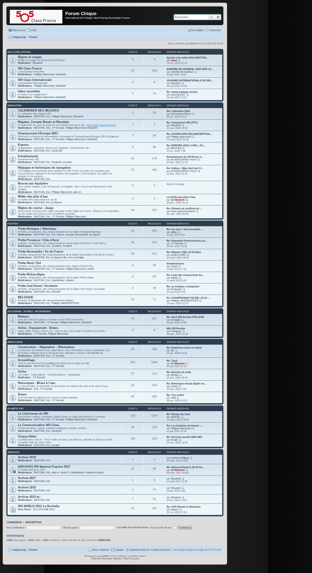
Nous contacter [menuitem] (100, 549)
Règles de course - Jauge (35, 208)
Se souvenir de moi (161, 527)
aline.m (77, 192)
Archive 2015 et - (29, 496)
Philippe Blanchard (44, 74)
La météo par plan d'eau (181, 197)
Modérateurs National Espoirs (87, 472)
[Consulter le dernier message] (179, 60)
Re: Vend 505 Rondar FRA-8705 (185, 317)
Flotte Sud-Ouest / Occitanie (38, 286)
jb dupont (57, 202)
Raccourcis (19, 30)
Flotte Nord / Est (29, 263)
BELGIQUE (25, 297)
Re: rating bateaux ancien (182, 92)
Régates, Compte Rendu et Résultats (43, 122)
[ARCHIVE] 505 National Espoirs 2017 (44, 466)
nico (70, 257)
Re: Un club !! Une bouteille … (185, 229)
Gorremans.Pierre (181, 113)
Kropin (174, 439)
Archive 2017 (27, 478)
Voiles (22, 371)
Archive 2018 (27, 457)
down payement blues (183, 211)
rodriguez (176, 331)
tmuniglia (79, 257)
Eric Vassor (58, 234)
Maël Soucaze (131, 558)
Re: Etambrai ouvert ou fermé (184, 347)
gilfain (174, 232)
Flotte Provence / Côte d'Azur (38, 240)
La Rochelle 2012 (45, 509)
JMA (173, 397)
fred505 (67, 246)
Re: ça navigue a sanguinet (183, 286)
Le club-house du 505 (33, 413)
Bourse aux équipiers (33, 183)
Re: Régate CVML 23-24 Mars (184, 252)
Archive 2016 (27, 487)
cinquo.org (19, 549)
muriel (90, 268)
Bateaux (23, 316)
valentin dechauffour (182, 71)
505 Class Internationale (35, 80)
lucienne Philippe (180, 457)
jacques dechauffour (77, 234)
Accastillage (26, 360)
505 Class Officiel (19, 52)
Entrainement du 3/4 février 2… (185, 156)
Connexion (14, 522)
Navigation (14, 105)
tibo (65, 257)
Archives (13, 452)
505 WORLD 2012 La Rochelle (38, 506)
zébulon (69, 280)
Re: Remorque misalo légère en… (187, 383)
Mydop (174, 374)
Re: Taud (172, 360)
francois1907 (178, 94)
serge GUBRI (178, 254)
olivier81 (56, 291)
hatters (175, 509)
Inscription (33, 522)
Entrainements (175, 263)
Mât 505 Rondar (176, 328)
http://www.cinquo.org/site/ (101, 125)
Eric (48, 116)
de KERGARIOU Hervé (184, 159)
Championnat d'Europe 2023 (38, 133)
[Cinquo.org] (36, 16)
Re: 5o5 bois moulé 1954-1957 (184, 437)
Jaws (174, 60)
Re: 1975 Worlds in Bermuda (184, 506)
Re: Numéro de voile (179, 372)
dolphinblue (58, 280)
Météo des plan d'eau (33, 196)
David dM (57, 150)
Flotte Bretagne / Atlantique (37, 228)
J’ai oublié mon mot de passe (132, 527)
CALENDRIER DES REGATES (38, 110)
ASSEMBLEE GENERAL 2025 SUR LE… (190, 69)
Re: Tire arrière (175, 395)
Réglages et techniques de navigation (44, 167)
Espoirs (23, 145)
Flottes (13, 223)
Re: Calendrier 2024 (178, 111)
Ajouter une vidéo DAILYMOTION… (188, 57)
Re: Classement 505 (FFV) (182, 122)
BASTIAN (39, 116)
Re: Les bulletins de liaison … (184, 425)
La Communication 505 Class (38, 425)
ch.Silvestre (178, 199)
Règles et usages (30, 57)
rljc (172, 350)
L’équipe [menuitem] (119, 549)
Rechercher (211, 17)
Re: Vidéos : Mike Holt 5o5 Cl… (185, 168)
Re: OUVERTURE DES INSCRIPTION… (189, 134)
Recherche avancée (218, 17)
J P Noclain (58, 127)
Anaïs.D (65, 472)
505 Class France (30, 68)
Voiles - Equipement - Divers (38, 328)
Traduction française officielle (106, 558)
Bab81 (174, 277)
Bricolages (15, 342)
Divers (22, 394)
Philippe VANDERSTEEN (65, 303)
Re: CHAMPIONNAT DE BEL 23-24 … (188, 297)
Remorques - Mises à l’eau (36, 383)
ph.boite (67, 162)
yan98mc (57, 246)
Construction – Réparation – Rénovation (46, 347)
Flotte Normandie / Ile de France (40, 251)
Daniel (174, 386)
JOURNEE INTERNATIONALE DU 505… (190, 80)
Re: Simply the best (178, 414)
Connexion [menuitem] (215, 30)
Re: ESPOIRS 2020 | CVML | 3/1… (186, 145)
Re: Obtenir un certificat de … (184, 208)
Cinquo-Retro (27, 436)
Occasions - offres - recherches (29, 311)
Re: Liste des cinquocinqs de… (185, 275)
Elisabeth (38, 62)
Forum (33, 549)
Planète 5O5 (16, 408)
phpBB (104, 556)
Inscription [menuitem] (198, 30)
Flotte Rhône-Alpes (31, 274)
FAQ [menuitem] (33, 30)
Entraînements (28, 156)
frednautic (176, 289)
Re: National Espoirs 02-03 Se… (185, 467)
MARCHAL (104, 540)
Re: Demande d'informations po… (187, 240)
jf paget (56, 445)
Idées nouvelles (29, 91)
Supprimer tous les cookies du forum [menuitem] (150, 549)
